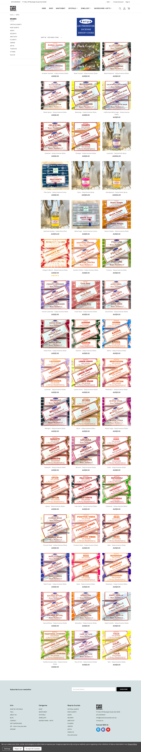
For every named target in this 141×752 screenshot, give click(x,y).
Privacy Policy (132, 744)
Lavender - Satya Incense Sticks (55, 389)
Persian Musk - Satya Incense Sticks (55, 545)
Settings (7, 749)
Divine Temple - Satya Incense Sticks (117, 231)
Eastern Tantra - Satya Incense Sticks (85, 270)
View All (12, 55)
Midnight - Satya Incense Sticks (55, 428)
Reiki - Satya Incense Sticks (117, 545)
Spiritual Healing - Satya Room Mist (55, 231)
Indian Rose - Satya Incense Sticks (55, 350)
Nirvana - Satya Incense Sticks (86, 467)
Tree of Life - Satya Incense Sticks (86, 662)
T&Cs (11, 712)
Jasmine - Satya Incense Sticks (86, 350)
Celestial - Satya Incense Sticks (55, 153)
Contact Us (99, 720)
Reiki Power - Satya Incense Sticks (55, 584)
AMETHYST (13, 36)
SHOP (51, 8)
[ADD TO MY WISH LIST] (66, 52)
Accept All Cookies (33, 749)
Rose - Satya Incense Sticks (86, 584)
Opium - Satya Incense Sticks (55, 506)
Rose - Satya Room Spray (86, 192)
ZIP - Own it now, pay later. (18, 726)
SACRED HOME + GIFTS (102, 8)
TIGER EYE (13, 49)
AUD (108, 2)
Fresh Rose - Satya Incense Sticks (86, 311)
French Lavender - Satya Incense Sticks (55, 311)
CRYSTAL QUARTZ (15, 24)
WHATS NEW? (60, 8)
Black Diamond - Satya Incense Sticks (116, 73)
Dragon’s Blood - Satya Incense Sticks (55, 270)
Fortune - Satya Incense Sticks (116, 270)
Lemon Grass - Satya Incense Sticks (86, 389)
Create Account (118, 2)
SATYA (12, 46)
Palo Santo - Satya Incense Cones (55, 192)
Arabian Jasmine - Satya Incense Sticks (55, 73)
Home (44, 8)
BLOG (12, 717)
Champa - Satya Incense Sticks (86, 153)
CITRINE (12, 52)
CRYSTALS (72, 8)
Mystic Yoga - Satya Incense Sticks (116, 428)
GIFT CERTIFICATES (16, 723)
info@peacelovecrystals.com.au (106, 717)
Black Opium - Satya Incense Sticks (55, 112)
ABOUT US (13, 715)
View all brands (72, 735)
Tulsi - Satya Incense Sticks (117, 662)
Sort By (43, 37)
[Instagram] (98, 729)
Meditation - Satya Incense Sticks (116, 389)
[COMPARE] (66, 49)
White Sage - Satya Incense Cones (86, 231)
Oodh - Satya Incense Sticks (116, 467)
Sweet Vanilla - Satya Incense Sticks (117, 623)
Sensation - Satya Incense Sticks (86, 623)
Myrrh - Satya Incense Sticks (85, 428)
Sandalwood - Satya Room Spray (116, 192)
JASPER (12, 42)
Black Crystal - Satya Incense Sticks (86, 73)
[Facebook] (103, 729)
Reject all (18, 749)
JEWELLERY (85, 8)
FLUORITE (13, 39)
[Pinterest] (108, 729)
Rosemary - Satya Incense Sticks (116, 584)
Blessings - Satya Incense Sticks (86, 112)
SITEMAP (13, 729)
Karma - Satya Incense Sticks (116, 350)
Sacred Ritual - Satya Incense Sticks (55, 623)
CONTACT (13, 720)
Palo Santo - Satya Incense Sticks (86, 506)
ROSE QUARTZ (14, 27)
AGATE (12, 30)
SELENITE (13, 33)
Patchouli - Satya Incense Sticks (116, 506)
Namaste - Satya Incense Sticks (55, 467)
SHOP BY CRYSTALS (16, 709)
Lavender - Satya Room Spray (116, 153)
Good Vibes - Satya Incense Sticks (116, 311)
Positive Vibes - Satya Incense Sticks (86, 545)
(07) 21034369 (15, 2)
